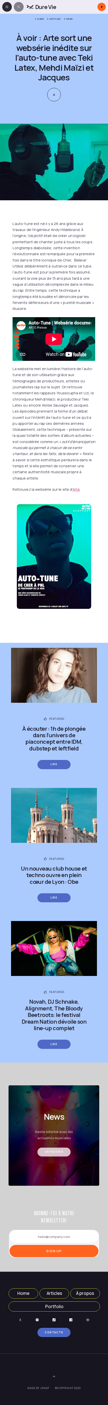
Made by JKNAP (38, 1388)
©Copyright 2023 (68, 1388)
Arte (76, 489)
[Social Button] (20, 1319)
